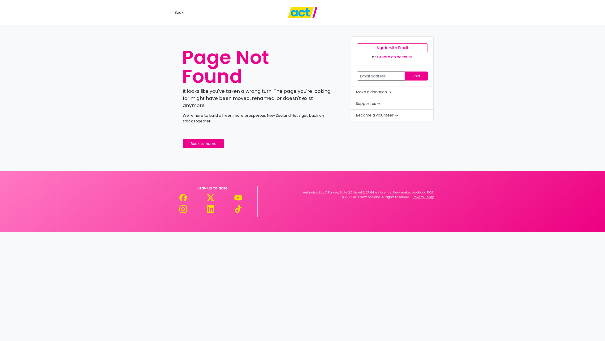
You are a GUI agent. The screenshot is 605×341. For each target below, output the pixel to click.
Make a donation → (373, 92)
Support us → (368, 103)
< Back (177, 12)
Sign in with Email (392, 47)
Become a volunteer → (377, 115)
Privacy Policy (423, 197)
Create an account (394, 57)
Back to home (203, 143)
